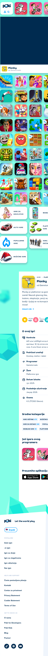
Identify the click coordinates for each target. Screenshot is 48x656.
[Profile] (5, 12)
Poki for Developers (12, 623)
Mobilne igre (30, 429)
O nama (7, 618)
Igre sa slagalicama (12, 558)
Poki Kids (8, 628)
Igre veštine (30, 419)
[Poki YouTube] (20, 646)
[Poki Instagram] (13, 646)
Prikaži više (27, 309)
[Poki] (7, 6)
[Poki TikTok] (6, 646)
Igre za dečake (31, 424)
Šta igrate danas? (8, 12)
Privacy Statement (12, 595)
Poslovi (7, 638)
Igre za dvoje (9, 553)
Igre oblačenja (10, 563)
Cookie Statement (12, 601)
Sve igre (7, 568)
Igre (39, 277)
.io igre (7, 548)
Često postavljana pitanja (15, 580)
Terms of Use (10, 606)
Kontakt (7, 585)
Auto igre (8, 543)
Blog (6, 633)
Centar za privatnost (13, 590)
